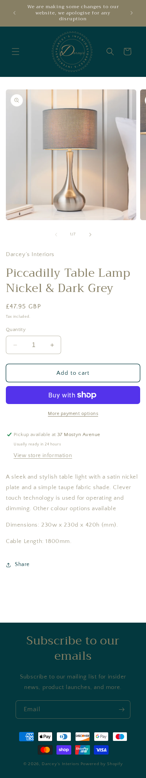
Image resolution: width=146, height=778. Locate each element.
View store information (43, 455)
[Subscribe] (121, 709)
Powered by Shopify (102, 764)
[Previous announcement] (14, 12)
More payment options (73, 413)
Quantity (16, 329)
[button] (15, 51)
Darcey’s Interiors (60, 764)
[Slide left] (56, 234)
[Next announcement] (131, 12)
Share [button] (22, 564)
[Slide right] (90, 234)
